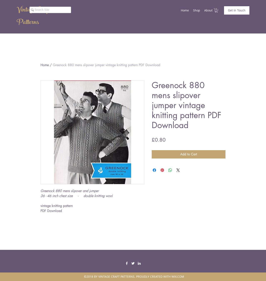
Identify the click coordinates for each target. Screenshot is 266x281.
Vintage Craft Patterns (33, 17)
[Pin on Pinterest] (162, 170)
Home (45, 65)
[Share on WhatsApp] (170, 170)
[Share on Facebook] (154, 170)
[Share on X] (178, 170)
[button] (216, 10)
